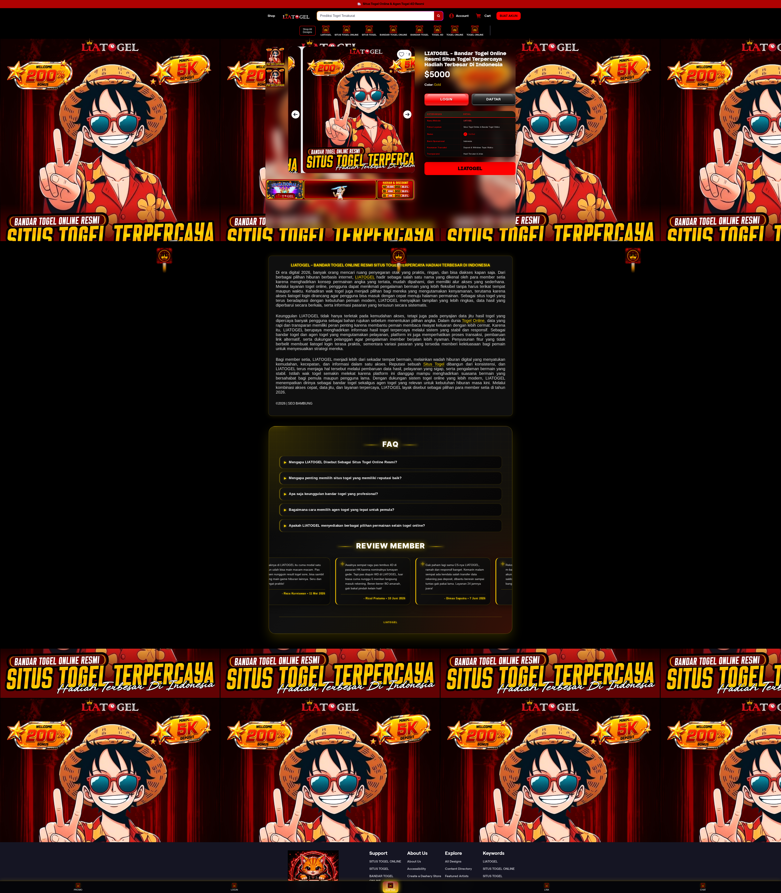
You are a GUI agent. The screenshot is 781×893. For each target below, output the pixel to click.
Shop (271, 15)
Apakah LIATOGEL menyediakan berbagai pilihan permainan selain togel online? (357, 526)
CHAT (703, 890)
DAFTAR (493, 99)
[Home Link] (296, 15)
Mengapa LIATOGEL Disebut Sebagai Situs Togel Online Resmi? (343, 462)
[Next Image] (407, 114)
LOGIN (446, 99)
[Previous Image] (295, 114)
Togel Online (473, 320)
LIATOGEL (470, 168)
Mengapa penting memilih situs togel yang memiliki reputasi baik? (345, 478)
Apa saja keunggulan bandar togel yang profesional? (333, 494)
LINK (546, 890)
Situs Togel (433, 364)
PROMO (78, 890)
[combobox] (375, 15)
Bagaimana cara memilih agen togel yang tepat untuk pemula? (341, 510)
